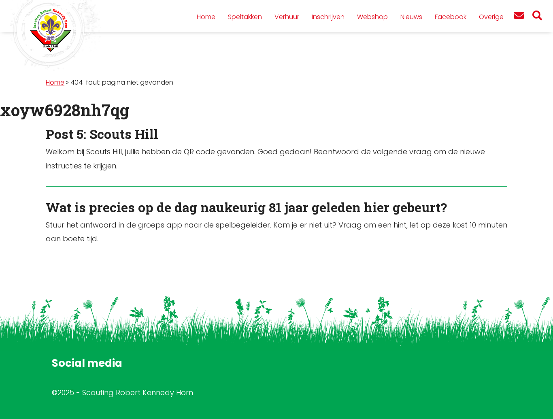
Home (55, 82)
